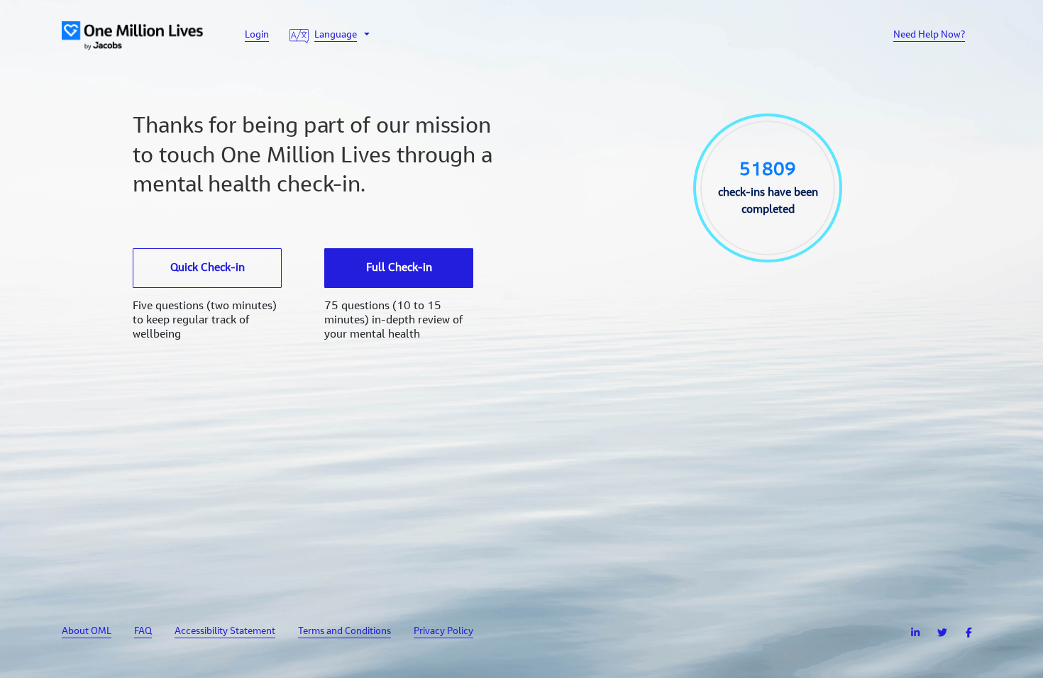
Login (257, 35)
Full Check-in (399, 268)
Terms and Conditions (344, 632)
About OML (86, 632)
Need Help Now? (929, 35)
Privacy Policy (443, 632)
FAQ (143, 632)
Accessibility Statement (225, 632)
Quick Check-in (207, 268)
